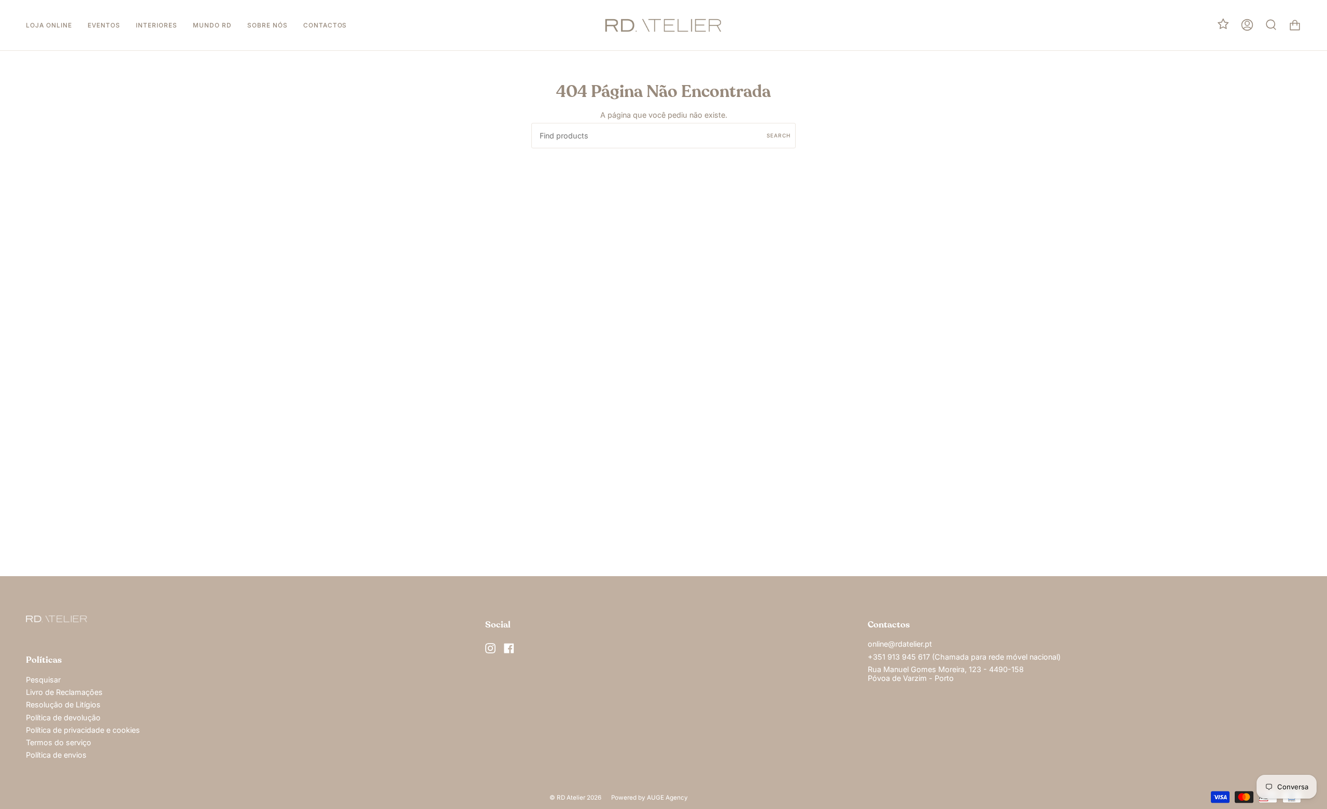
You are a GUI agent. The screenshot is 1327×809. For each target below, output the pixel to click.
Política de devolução (63, 717)
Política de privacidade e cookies (83, 730)
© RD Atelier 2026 (575, 797)
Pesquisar (43, 679)
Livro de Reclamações (64, 692)
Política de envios (56, 754)
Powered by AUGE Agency (649, 797)
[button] (49, 25)
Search (778, 135)
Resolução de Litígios (63, 704)
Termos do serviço (58, 742)
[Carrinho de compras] (1295, 25)
